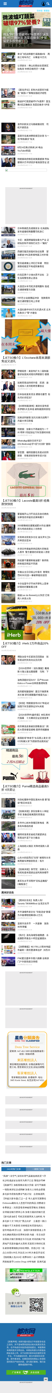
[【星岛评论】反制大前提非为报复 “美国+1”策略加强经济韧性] (8, 93)
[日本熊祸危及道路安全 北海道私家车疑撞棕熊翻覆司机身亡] (8, 231)
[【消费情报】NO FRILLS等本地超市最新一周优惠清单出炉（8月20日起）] (8, 950)
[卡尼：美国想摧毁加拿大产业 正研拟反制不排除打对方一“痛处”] (8, 243)
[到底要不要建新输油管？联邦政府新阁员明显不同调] (8, 563)
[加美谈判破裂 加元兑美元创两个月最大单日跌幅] (8, 420)
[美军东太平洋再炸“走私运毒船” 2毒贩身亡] (8, 884)
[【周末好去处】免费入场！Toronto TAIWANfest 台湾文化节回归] (8, 903)
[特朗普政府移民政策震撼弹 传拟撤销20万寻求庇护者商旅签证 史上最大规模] (8, 162)
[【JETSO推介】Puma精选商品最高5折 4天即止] (26, 765)
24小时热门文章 (14, 1169)
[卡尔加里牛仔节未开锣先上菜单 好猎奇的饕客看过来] (8, 587)
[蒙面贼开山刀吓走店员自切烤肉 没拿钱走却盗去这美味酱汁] (8, 517)
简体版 (40, 10)
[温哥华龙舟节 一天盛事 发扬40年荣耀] (8, 926)
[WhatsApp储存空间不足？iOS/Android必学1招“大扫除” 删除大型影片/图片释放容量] (8, 444)
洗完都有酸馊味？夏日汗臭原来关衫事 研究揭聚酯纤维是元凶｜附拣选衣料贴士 (33, 694)
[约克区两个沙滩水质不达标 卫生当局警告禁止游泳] (8, 278)
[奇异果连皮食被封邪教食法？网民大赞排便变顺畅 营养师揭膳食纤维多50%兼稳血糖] (8, 729)
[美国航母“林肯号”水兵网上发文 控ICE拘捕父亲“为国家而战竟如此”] (8, 741)
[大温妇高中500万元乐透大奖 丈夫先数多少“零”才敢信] (8, 312)
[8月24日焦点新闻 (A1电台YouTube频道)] (8, 150)
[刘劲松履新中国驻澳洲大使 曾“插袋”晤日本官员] (8, 802)
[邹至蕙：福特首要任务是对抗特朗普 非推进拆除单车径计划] (8, 455)
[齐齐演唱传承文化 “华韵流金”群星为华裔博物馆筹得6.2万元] (8, 915)
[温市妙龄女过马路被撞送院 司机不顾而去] (8, 127)
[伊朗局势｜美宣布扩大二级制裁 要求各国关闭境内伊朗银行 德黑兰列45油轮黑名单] (8, 374)
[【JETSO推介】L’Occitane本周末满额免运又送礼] (26, 336)
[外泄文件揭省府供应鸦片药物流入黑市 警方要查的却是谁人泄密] (8, 552)
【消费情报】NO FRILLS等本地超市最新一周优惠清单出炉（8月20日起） (33, 950)
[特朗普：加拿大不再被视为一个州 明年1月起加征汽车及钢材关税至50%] (8, 432)
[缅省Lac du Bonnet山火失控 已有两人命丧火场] (8, 598)
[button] (48, 3)
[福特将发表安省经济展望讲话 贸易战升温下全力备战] (8, 837)
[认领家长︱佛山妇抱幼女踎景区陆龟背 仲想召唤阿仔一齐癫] (8, 68)
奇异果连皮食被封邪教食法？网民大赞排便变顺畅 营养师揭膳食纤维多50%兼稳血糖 (33, 729)
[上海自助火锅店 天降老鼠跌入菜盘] (8, 849)
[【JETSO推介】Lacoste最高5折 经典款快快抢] (26, 479)
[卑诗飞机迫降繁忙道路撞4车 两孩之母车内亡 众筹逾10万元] (8, 57)
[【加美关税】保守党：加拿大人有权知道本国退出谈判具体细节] (8, 872)
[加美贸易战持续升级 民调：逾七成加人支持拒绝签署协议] (8, 386)
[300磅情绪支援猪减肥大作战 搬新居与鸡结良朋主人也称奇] (8, 528)
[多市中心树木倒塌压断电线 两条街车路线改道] (8, 826)
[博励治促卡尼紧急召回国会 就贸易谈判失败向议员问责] (8, 660)
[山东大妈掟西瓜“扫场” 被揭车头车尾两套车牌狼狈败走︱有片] (8, 861)
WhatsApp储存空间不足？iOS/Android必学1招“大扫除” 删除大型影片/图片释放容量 (33, 444)
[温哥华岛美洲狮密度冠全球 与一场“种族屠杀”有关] (8, 139)
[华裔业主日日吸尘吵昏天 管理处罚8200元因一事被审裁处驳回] (8, 575)
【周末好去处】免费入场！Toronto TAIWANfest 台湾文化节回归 (33, 903)
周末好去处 (7, 892)
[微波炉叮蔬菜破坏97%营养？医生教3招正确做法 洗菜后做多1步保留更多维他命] (8, 104)
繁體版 (47, 10)
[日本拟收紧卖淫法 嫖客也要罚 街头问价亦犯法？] (8, 397)
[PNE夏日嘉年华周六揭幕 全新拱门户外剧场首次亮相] (8, 961)
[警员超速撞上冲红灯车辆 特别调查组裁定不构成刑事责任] (8, 266)
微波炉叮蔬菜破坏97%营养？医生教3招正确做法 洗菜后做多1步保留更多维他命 (33, 104)
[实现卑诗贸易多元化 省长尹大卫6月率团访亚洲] (8, 540)
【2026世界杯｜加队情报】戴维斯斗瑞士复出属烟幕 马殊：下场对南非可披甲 (33, 671)
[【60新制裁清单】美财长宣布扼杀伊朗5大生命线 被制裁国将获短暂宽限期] (8, 409)
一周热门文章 (38, 1169)
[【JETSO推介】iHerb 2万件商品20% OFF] (26, 622)
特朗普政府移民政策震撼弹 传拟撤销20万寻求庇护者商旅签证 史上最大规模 (33, 162)
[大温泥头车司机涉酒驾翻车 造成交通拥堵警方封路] (8, 289)
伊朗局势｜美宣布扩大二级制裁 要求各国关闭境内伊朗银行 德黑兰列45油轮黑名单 (33, 374)
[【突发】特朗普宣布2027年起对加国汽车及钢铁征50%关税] (8, 706)
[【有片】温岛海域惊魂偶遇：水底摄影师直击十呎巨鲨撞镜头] (8, 938)
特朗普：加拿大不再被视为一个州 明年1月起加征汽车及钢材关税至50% (33, 432)
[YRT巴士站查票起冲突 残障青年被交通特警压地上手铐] (8, 301)
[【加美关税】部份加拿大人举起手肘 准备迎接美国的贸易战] (8, 814)
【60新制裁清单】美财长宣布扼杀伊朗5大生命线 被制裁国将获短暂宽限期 (33, 409)
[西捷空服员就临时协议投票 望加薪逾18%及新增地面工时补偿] (8, 254)
